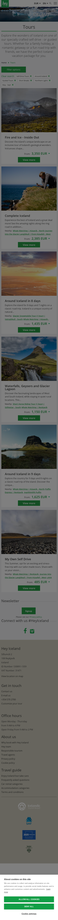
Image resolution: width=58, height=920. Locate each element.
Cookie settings (29, 914)
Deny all (29, 907)
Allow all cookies (29, 899)
